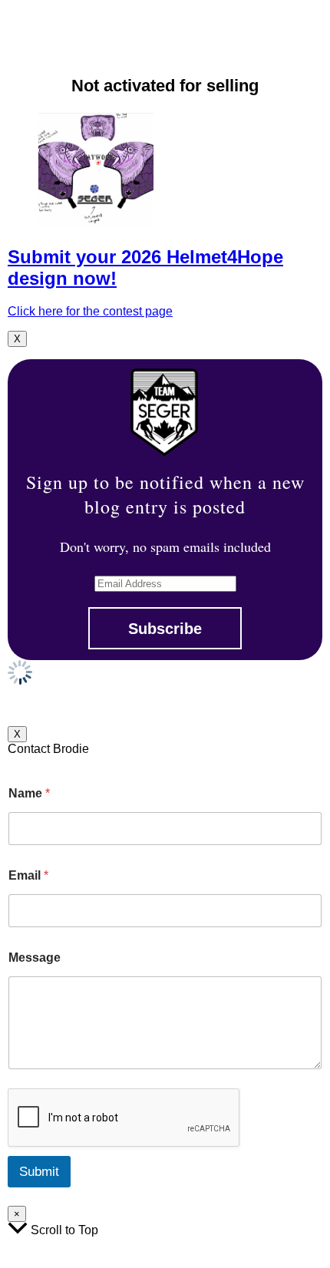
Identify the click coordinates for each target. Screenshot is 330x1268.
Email (28, 875)
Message (34, 957)
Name (29, 793)
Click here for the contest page (90, 311)
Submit (39, 1171)
